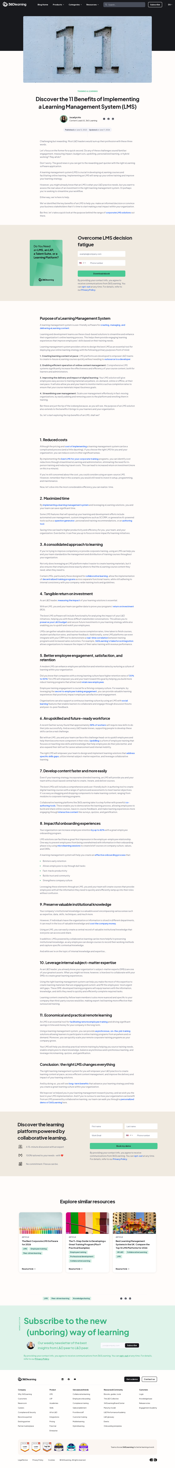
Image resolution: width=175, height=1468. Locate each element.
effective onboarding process (110, 855)
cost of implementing (76, 446)
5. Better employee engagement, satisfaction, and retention (81, 657)
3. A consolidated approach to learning (71, 544)
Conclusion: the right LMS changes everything (77, 1064)
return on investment (123, 606)
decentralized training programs (58, 579)
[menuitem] (43, 4)
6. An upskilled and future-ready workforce (75, 718)
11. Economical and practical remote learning (76, 1015)
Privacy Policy (88, 289)
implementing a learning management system (66, 505)
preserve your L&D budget (53, 622)
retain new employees (92, 682)
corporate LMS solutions (118, 212)
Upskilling (94, 740)
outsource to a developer (117, 359)
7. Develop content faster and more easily (73, 771)
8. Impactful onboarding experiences (70, 823)
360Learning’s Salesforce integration (114, 641)
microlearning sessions (68, 845)
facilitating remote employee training (89, 1021)
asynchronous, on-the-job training (112, 1031)
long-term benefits (79, 1083)
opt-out (86, 286)
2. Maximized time (54, 498)
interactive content (68, 812)
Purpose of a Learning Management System (75, 318)
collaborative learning (97, 576)
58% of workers (98, 725)
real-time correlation (97, 637)
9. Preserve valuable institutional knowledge (75, 904)
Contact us (149, 1379)
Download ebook (101, 273)
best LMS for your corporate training (79, 458)
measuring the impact (69, 600)
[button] (82, 263)
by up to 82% (98, 830)
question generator (65, 520)
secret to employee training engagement (76, 691)
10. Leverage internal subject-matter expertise (78, 962)
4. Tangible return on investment (66, 593)
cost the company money (103, 923)
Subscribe (155, 4)
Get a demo (132, 1379)
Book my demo (123, 1146)
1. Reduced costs (53, 439)
